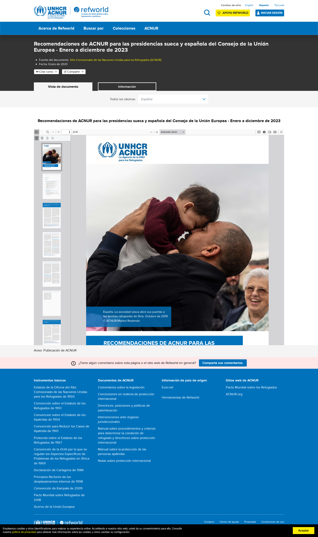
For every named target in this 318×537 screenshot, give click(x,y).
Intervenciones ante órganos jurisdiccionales (118, 419)
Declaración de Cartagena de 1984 (59, 470)
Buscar (207, 13)
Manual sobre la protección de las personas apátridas (122, 451)
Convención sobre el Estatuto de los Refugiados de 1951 (60, 405)
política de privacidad (24, 532)
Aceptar (303, 530)
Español (264, 5)
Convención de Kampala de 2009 (58, 488)
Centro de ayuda (229, 522)
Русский (279, 5)
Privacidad (250, 522)
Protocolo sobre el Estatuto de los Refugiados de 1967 (58, 440)
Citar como (46, 72)
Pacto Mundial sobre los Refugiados (251, 387)
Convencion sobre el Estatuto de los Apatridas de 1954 (60, 417)
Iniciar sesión (271, 13)
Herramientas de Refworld (180, 397)
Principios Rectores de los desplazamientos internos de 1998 (58, 479)
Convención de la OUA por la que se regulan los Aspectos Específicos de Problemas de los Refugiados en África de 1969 (61, 456)
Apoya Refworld (235, 13)
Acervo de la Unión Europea (54, 506)
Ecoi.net (167, 387)
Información (127, 86)
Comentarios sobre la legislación (121, 387)
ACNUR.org (234, 394)
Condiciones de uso (272, 522)
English (249, 5)
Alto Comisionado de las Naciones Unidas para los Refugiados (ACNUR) (115, 60)
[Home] (71, 12)
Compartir (73, 72)
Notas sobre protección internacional (124, 460)
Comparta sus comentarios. (222, 362)
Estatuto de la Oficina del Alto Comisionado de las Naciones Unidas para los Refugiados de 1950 (60, 392)
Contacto (209, 522)
